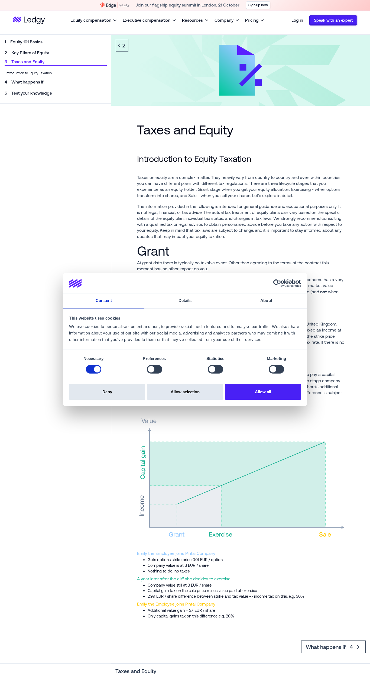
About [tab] (266, 300)
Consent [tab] (104, 300)
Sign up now (258, 5)
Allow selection (185, 392)
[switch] (154, 369)
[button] (94, 20)
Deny (107, 392)
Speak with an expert (333, 20)
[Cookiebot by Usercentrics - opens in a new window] (277, 283)
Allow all (263, 392)
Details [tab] (185, 300)
